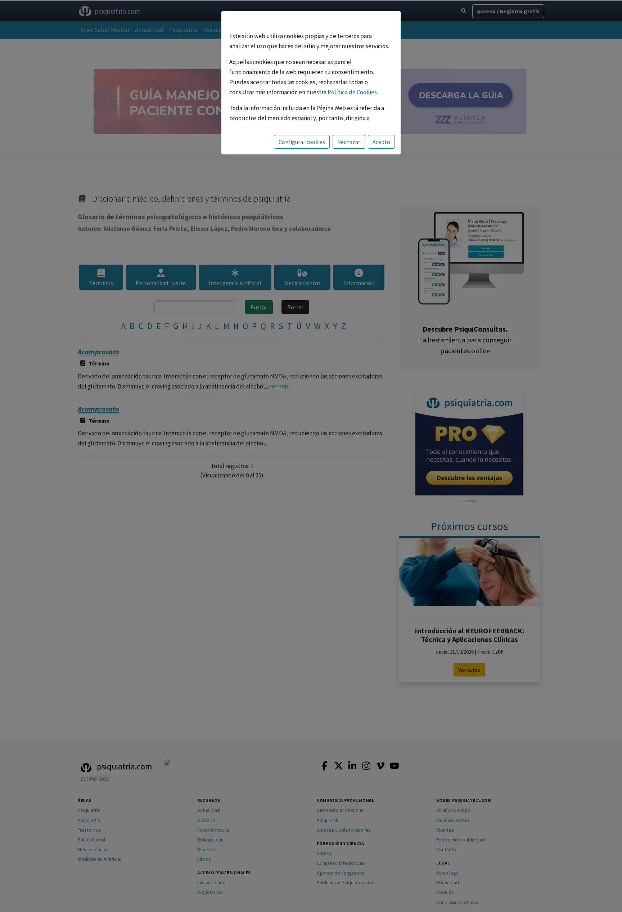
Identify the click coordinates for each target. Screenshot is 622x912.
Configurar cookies (302, 141)
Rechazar (348, 141)
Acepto (381, 141)
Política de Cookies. (353, 92)
